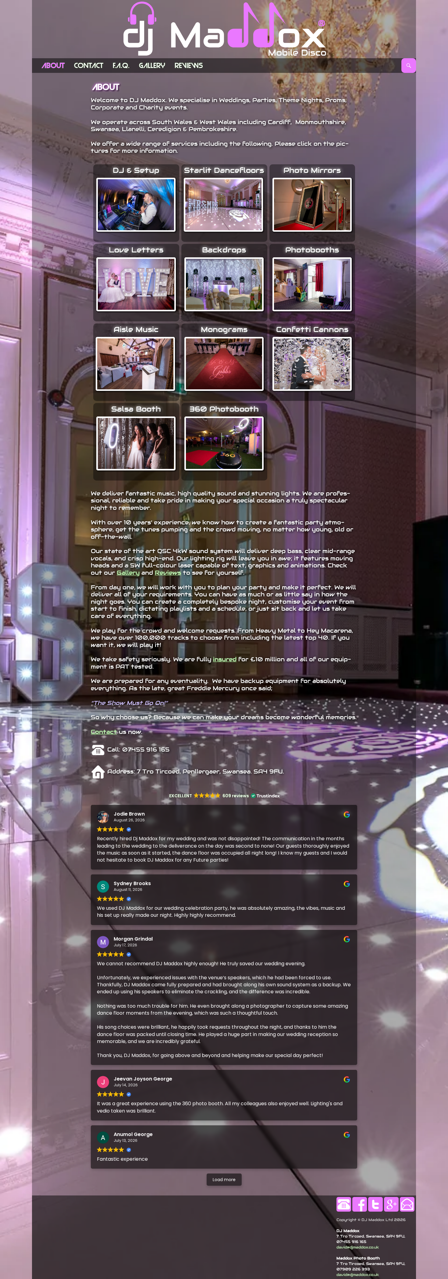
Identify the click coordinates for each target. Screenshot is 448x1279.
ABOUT (53, 65)
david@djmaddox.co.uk (357, 1247)
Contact (88, 65)
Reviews (189, 65)
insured (224, 659)
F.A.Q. (121, 65)
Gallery (152, 65)
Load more (224, 1180)
